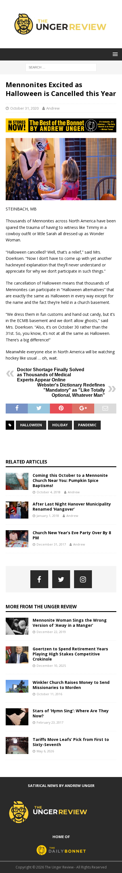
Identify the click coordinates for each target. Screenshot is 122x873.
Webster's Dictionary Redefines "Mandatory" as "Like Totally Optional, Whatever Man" (71, 390)
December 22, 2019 (51, 632)
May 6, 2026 (45, 751)
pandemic (87, 425)
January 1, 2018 (48, 515)
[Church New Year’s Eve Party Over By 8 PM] (17, 538)
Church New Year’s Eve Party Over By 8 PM (72, 535)
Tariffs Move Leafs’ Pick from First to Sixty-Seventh (71, 742)
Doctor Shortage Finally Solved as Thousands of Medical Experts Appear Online (50, 374)
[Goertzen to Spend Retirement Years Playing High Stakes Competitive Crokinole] (17, 654)
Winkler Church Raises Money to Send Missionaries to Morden (71, 685)
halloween (31, 425)
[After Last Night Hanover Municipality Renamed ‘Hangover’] (17, 510)
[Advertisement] (64, 444)
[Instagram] (83, 579)
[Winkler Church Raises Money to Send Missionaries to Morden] (17, 686)
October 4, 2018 (48, 492)
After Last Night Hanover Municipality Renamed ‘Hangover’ (72, 506)
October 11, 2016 (49, 694)
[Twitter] (61, 579)
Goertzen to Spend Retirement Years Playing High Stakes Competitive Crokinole (70, 654)
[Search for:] (61, 67)
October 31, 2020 (24, 108)
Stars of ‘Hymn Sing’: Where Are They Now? (71, 713)
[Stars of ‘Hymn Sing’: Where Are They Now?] (17, 716)
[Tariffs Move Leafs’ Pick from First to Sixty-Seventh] (17, 745)
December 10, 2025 (51, 665)
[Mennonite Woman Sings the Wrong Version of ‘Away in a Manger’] (17, 626)
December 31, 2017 (51, 544)
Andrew (53, 108)
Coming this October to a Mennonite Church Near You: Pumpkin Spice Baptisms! (70, 480)
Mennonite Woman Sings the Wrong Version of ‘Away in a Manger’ (70, 622)
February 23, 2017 (50, 722)
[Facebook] (39, 579)
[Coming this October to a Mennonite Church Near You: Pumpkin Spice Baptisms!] (17, 481)
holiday (60, 425)
